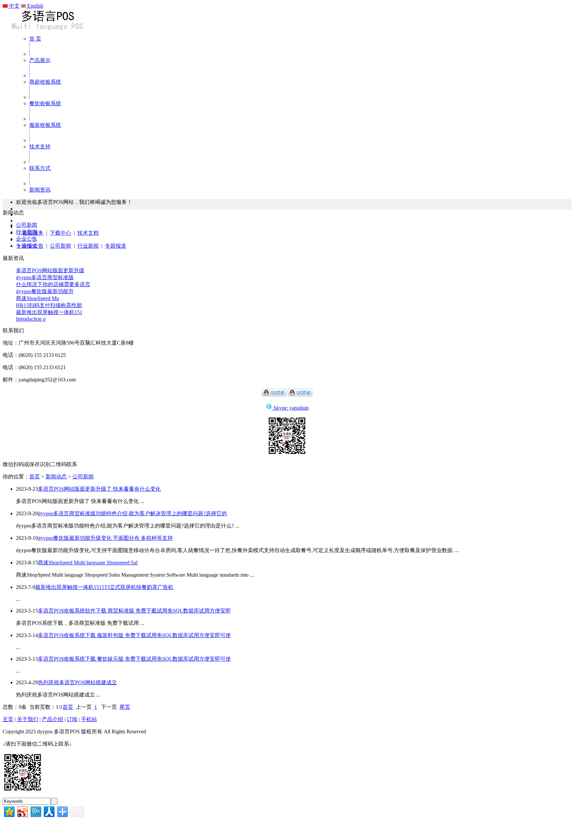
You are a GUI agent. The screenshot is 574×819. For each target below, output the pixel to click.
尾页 (125, 707)
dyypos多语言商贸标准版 (45, 277)
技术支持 (39, 146)
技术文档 (88, 233)
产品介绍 (52, 719)
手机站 (89, 719)
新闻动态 (56, 476)
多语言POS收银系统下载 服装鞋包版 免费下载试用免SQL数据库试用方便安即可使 (134, 635)
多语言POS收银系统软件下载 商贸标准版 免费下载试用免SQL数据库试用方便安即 (134, 611)
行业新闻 (88, 246)
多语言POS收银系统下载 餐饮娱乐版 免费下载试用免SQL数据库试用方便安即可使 (134, 659)
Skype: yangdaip (291, 408)
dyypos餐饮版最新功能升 (45, 291)
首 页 (35, 38)
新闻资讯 (39, 190)
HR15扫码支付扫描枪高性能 (49, 305)
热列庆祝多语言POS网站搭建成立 (77, 682)
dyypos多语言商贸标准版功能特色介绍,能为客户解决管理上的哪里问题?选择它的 (132, 513)
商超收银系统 (45, 82)
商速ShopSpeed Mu (37, 298)
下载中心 (60, 233)
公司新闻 (60, 246)
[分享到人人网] (49, 811)
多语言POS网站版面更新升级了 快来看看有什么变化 (99, 489)
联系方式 (39, 168)
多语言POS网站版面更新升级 (50, 270)
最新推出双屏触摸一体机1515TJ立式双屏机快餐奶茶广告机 (104, 587)
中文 (14, 6)
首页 (34, 476)
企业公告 (26, 239)
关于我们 (27, 719)
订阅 (72, 719)
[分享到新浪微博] (22, 811)
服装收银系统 (45, 125)
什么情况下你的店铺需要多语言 (53, 284)
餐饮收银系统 (45, 103)
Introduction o (31, 319)
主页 (8, 719)
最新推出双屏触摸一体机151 (49, 312)
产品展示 (39, 60)
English (34, 6)
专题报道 (115, 246)
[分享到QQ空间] (9, 811)
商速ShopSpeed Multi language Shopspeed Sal (88, 562)
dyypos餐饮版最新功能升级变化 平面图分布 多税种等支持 (105, 538)
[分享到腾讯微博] (35, 811)
